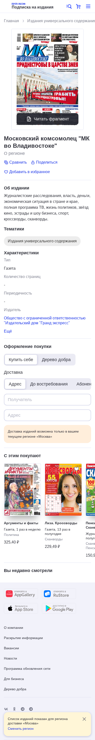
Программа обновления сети (27, 669)
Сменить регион (21, 728)
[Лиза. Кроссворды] (63, 490)
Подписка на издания (32, 7)
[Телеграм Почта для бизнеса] (31, 709)
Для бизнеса (14, 679)
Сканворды (54, 539)
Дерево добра (15, 689)
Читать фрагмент (51, 119)
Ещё (8, 331)
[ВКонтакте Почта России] (6, 709)
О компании (13, 628)
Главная (11, 21)
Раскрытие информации (23, 638)
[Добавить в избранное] (35, 469)
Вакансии (11, 648)
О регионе (14, 153)
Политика (11, 535)
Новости (10, 658)
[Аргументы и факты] (22, 490)
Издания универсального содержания (42, 241)
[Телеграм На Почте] (23, 709)
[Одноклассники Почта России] (14, 709)
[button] (69, 6)
